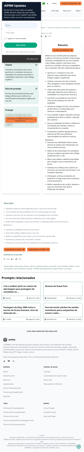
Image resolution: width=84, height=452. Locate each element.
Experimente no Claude (13, 249)
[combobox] (42, 15)
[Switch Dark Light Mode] (48, 3)
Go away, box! (32, 59)
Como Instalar (49, 408)
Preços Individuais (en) (12, 388)
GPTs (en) (55, 11)
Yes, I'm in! (20, 45)
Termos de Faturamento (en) (14, 424)
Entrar (54, 3)
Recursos (66, 11)
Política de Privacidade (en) (13, 408)
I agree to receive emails (16, 38)
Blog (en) (6, 396)
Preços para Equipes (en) (13, 392)
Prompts (42, 11)
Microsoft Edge (50, 416)
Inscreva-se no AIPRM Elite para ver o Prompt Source (20, 120)
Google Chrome (50, 412)
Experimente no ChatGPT (37, 249)
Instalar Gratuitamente (69, 3)
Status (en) (48, 380)
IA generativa (8, 384)
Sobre (78, 11)
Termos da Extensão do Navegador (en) (18, 420)
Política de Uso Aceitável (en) (14, 412)
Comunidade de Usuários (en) (55, 376)
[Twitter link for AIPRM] (4, 361)
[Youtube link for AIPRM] (9, 361)
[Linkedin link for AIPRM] (14, 361)
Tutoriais (47, 372)
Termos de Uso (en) (10, 416)
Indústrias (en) (9, 376)
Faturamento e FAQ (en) (53, 384)
